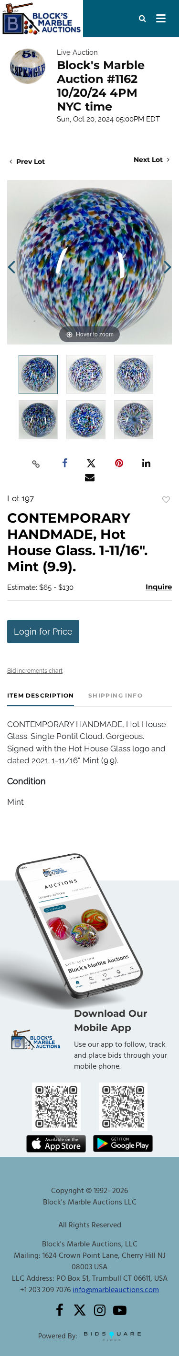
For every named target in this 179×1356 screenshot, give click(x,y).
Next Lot (149, 160)
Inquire (159, 586)
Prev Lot (29, 161)
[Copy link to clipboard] (36, 463)
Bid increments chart (35, 671)
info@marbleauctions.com (116, 1290)
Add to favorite (166, 500)
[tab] (40, 699)
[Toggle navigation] (161, 18)
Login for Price (43, 632)
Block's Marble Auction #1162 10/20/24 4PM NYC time (101, 85)
